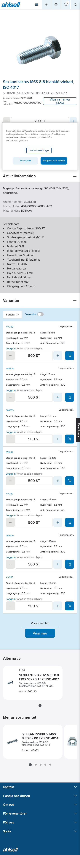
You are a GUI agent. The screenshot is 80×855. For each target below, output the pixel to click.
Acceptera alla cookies (53, 161)
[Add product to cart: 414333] (69, 605)
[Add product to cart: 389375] (69, 439)
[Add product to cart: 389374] (69, 397)
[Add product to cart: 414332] (69, 522)
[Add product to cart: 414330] (69, 355)
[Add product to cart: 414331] (69, 480)
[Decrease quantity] (6, 121)
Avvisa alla (25, 161)
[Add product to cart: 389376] (69, 564)
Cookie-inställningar (39, 150)
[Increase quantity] (73, 121)
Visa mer (40, 633)
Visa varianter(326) (60, 101)
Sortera (10, 314)
